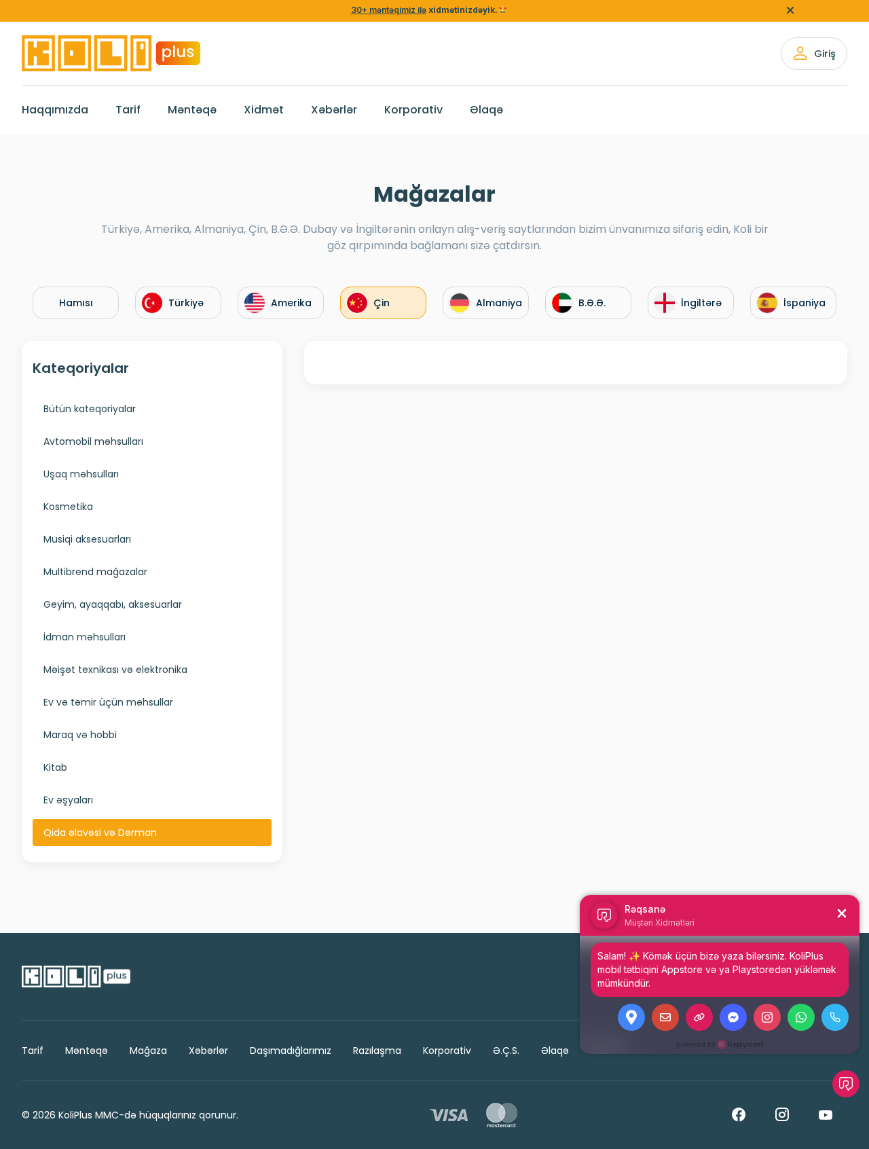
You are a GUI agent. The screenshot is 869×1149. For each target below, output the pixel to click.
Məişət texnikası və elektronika (115, 669)
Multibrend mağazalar (95, 572)
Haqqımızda (55, 109)
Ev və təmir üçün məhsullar (108, 702)
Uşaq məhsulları (81, 474)
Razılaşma (377, 1050)
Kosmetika (68, 506)
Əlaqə (486, 109)
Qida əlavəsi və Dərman (100, 832)
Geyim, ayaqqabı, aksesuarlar (112, 604)
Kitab (55, 767)
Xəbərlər (334, 109)
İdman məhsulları (84, 637)
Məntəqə (192, 109)
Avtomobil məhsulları (93, 441)
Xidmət (264, 109)
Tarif (128, 109)
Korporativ (413, 109)
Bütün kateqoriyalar (89, 409)
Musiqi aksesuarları (87, 539)
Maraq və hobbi (80, 735)
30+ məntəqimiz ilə (388, 10)
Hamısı (76, 303)
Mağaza (148, 1050)
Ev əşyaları (68, 800)
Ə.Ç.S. (506, 1050)
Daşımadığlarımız (290, 1050)
